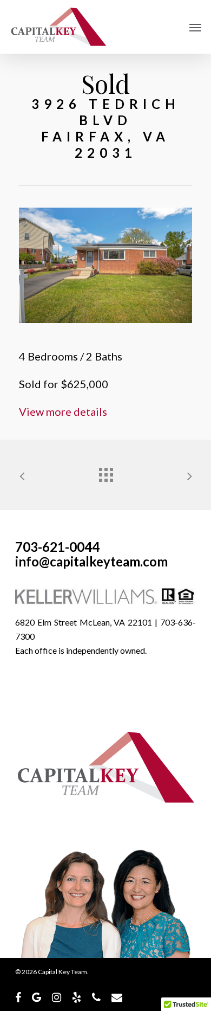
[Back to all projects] (105, 472)
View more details (63, 411)
